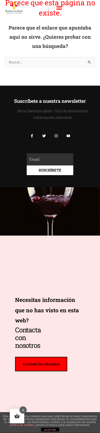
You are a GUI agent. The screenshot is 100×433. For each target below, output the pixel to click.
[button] (59, 8)
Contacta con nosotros (41, 364)
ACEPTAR (50, 429)
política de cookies (22, 425)
